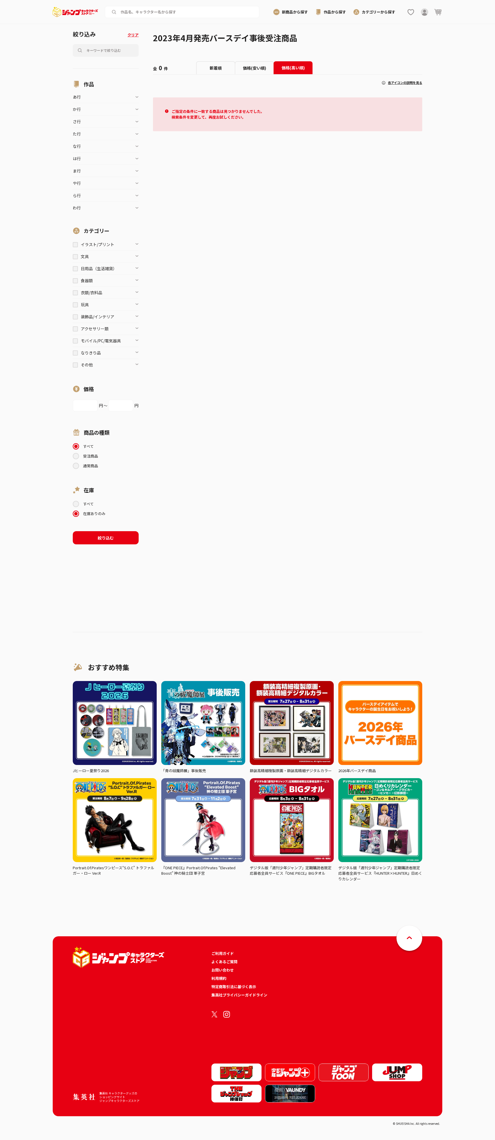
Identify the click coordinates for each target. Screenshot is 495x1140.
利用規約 (218, 978)
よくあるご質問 (224, 961)
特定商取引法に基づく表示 (233, 986)
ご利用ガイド (222, 953)
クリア (133, 35)
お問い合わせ (222, 970)
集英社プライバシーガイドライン (239, 995)
